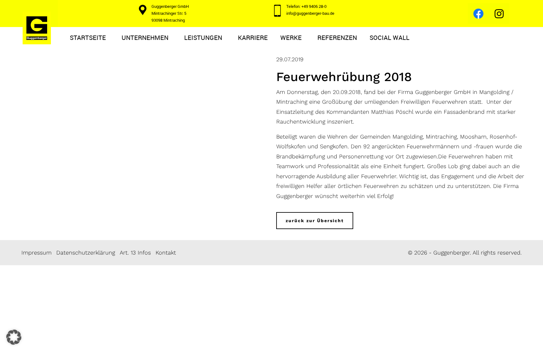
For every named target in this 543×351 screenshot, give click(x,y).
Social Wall (389, 37)
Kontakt (166, 252)
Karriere (253, 37)
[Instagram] (499, 13)
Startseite (88, 37)
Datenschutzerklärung (85, 252)
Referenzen (337, 37)
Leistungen (203, 37)
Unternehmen (145, 37)
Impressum (36, 252)
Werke (291, 37)
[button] (14, 337)
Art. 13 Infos (135, 252)
